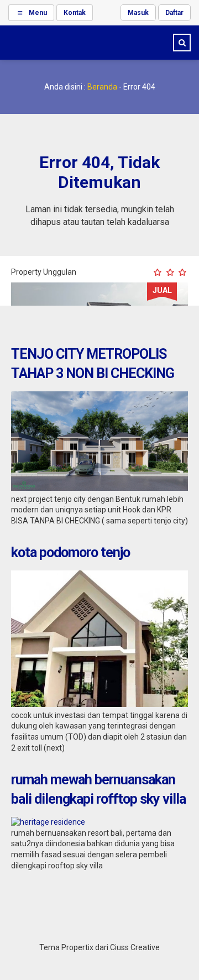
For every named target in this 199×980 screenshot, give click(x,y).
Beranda (102, 86)
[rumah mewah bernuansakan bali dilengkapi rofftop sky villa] (48, 821)
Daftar (174, 13)
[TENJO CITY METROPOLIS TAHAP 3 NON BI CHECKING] (99, 488)
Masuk (138, 13)
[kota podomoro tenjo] (99, 704)
